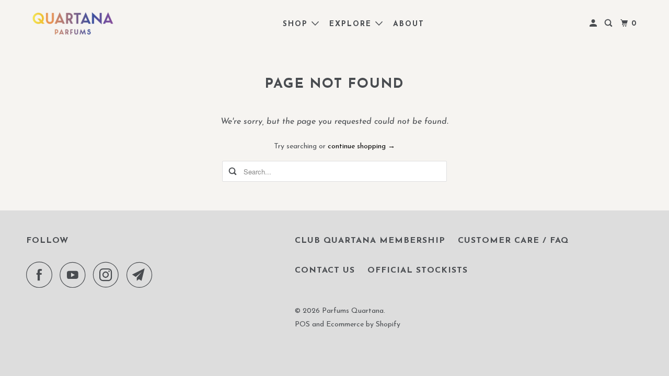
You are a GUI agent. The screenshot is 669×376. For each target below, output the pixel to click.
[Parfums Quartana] (73, 23)
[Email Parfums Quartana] (142, 275)
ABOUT (408, 24)
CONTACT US (325, 270)
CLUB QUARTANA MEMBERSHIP (370, 241)
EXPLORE (352, 24)
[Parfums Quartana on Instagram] (108, 275)
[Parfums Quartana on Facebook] (41, 275)
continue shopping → (361, 146)
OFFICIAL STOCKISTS (417, 270)
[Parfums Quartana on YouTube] (75, 275)
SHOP (297, 24)
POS (302, 324)
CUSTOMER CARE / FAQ (513, 241)
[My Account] (594, 23)
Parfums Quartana (353, 311)
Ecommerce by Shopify (363, 324)
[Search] (610, 23)
